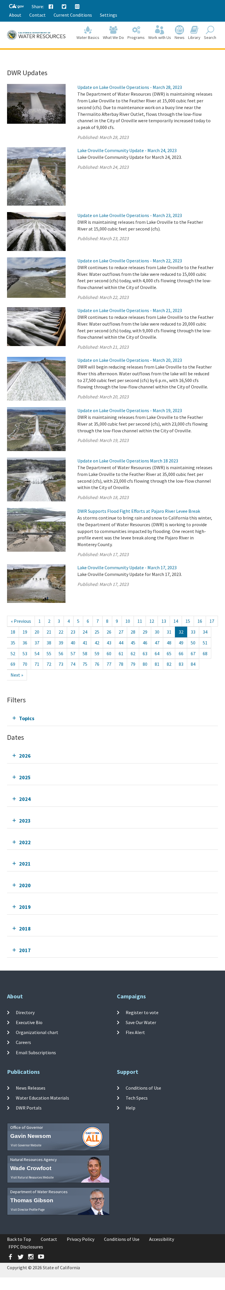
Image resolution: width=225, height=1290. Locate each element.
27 (121, 632)
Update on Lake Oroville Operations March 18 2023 (127, 461)
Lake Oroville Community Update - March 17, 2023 (127, 567)
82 (169, 664)
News (180, 37)
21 (49, 632)
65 (169, 653)
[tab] (112, 718)
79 (133, 664)
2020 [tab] (25, 885)
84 (193, 664)
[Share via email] (77, 6)
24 (85, 632)
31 (169, 632)
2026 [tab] (25, 755)
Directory (25, 1012)
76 (97, 664)
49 (181, 643)
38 (49, 643)
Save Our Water (141, 1022)
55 (49, 653)
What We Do (113, 37)
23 (73, 632)
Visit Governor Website (26, 1145)
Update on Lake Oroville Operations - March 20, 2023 (129, 360)
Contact (37, 15)
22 (61, 632)
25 (97, 632)
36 (25, 643)
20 (37, 632)
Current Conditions (73, 15)
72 (49, 664)
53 (25, 653)
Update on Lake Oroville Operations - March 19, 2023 (129, 410)
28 (133, 632)
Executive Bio (29, 1022)
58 (85, 653)
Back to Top (19, 1239)
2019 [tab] (25, 907)
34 (205, 632)
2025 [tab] (25, 777)
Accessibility (161, 1239)
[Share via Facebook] (51, 6)
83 (181, 664)
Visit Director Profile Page (28, 1210)
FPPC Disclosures (25, 1247)
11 (139, 621)
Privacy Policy (80, 1239)
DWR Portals (29, 1108)
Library (194, 37)
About (15, 15)
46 (145, 643)
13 (163, 621)
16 (199, 621)
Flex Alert (135, 1032)
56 (61, 653)
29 (145, 632)
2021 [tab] (25, 863)
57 (73, 653)
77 (109, 664)
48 (169, 643)
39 (61, 643)
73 (61, 664)
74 (73, 664)
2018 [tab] (25, 928)
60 (109, 653)
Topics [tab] (26, 718)
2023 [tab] (25, 820)
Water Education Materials (42, 1098)
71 (37, 664)
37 (37, 643)
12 (151, 621)
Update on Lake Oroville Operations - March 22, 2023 (129, 261)
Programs (136, 37)
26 (109, 632)
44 (121, 643)
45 (133, 643)
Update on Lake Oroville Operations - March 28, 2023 (129, 87)
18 (13, 632)
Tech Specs (137, 1098)
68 (205, 653)
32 (181, 632)
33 (193, 632)
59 (97, 653)
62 (133, 653)
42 (97, 643)
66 (181, 653)
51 (205, 643)
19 (25, 632)
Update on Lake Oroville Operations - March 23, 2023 (129, 215)
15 (187, 621)
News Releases (30, 1088)
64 (157, 653)
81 (157, 664)
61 (121, 653)
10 (127, 621)
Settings (108, 15)
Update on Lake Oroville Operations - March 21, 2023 (129, 310)
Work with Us (159, 37)
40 (73, 643)
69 (13, 664)
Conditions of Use (143, 1088)
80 (145, 664)
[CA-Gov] (16, 6)
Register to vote (142, 1012)
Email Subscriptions (36, 1052)
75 (85, 664)
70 (25, 664)
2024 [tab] (25, 799)
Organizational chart (37, 1032)
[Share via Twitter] (64, 6)
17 (211, 621)
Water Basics (87, 37)
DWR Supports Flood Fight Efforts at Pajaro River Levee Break (138, 511)
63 (145, 653)
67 (193, 653)
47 (157, 643)
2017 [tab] (25, 950)
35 (13, 643)
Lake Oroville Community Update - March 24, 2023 (127, 150)
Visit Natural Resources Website (32, 1177)
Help (130, 1108)
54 (37, 653)
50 (193, 643)
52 (13, 653)
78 (121, 664)
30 (157, 632)
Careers (23, 1042)
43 (109, 643)
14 (175, 621)
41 (85, 643)
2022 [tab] (25, 842)
